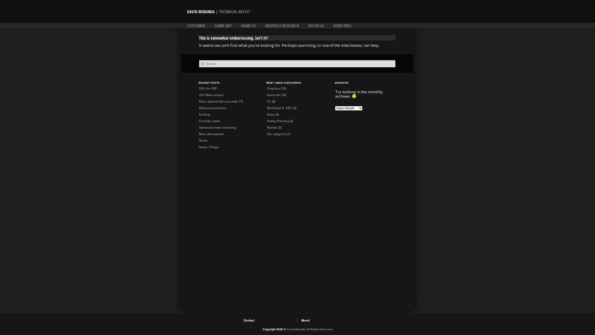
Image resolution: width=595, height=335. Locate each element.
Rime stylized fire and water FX (221, 101)
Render (272, 127)
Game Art (223, 25)
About (305, 320)
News (271, 114)
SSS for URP (208, 88)
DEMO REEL (342, 25)
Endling (204, 114)
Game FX (248, 25)
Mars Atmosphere (211, 134)
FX (269, 101)
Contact (249, 320)
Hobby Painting (278, 121)
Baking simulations (212, 108)
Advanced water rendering (217, 127)
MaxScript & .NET (279, 108)
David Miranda (201, 11)
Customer (196, 25)
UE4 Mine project (211, 95)
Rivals (203, 140)
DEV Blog (316, 25)
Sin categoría (276, 134)
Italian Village (208, 147)
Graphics (273, 88)
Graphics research (282, 25)
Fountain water (209, 121)
